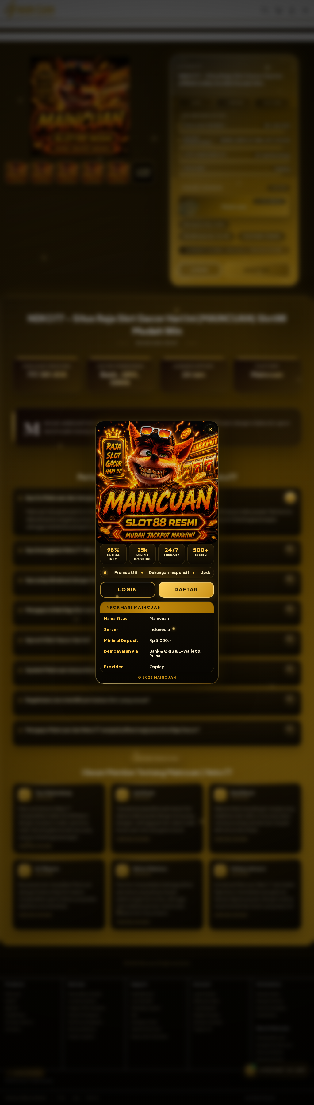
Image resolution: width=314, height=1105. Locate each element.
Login (127, 589)
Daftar (186, 589)
